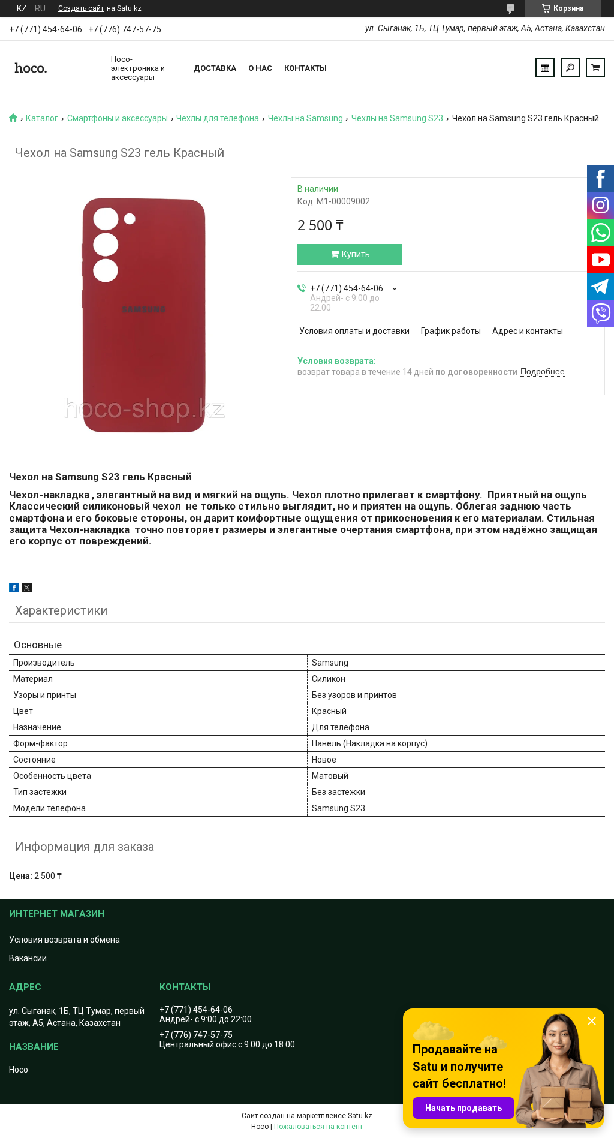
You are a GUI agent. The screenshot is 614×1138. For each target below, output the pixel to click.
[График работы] (545, 67)
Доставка (215, 68)
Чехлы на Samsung (305, 118)
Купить (356, 254)
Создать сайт (81, 8)
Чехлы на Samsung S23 (397, 118)
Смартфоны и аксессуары (117, 118)
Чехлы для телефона (217, 118)
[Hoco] (54, 68)
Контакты (305, 68)
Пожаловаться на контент (318, 1126)
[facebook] (14, 589)
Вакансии (28, 958)
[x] (27, 589)
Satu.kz (360, 1116)
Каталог (42, 118)
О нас (260, 68)
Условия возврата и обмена (64, 939)
